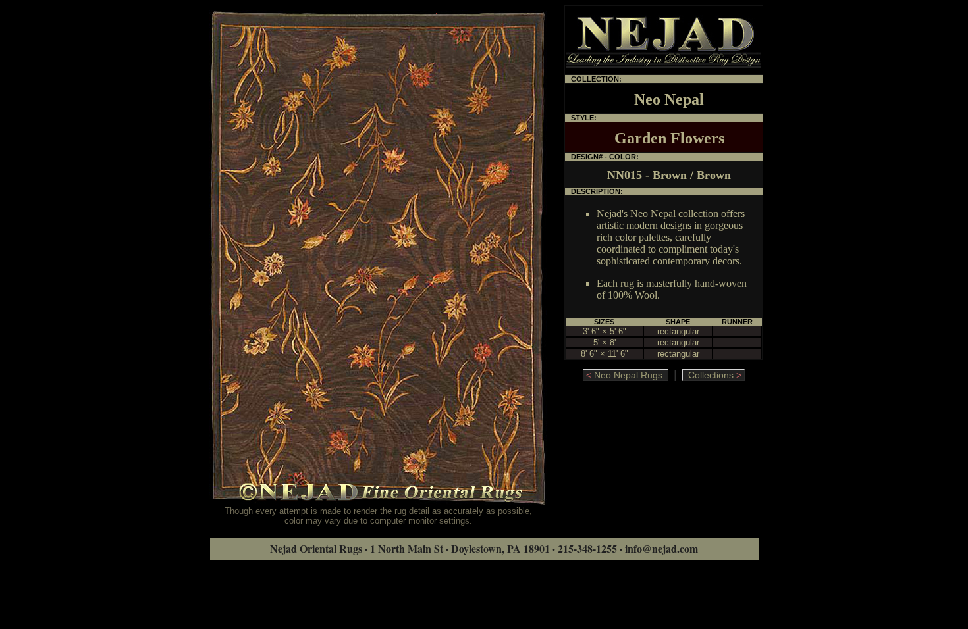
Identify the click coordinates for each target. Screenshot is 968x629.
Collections (712, 375)
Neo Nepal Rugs (627, 375)
